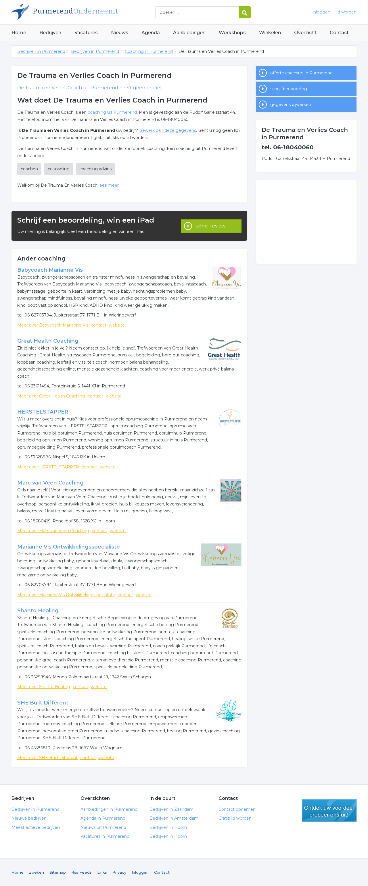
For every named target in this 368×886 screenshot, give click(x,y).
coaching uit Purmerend (112, 112)
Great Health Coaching (47, 341)
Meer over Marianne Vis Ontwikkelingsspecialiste (66, 594)
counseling (59, 168)
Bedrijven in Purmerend (83, 12)
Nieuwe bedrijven (29, 818)
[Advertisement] (306, 222)
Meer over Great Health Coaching (51, 396)
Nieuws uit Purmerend (103, 827)
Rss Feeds (81, 872)
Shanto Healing (38, 610)
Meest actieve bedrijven (36, 827)
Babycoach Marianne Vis (50, 270)
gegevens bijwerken (290, 104)
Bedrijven (50, 32)
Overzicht (305, 32)
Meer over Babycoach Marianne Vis (52, 325)
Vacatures (86, 32)
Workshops (232, 32)
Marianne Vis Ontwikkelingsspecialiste (68, 547)
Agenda (150, 32)
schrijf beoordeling (288, 88)
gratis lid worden (329, 810)
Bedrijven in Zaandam (171, 809)
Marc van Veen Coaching (50, 483)
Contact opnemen (237, 809)
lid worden (346, 12)
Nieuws (119, 32)
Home (19, 32)
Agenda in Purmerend (102, 818)
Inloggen (140, 872)
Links (102, 872)
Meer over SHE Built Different (47, 757)
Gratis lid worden (235, 818)
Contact (339, 32)
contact (98, 325)
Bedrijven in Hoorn (168, 827)
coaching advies (95, 168)
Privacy (119, 872)
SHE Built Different (42, 703)
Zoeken (36, 872)
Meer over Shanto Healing (43, 686)
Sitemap (57, 872)
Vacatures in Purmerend (104, 836)
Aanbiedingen (189, 32)
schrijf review (210, 226)
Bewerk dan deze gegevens (167, 130)
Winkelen (270, 32)
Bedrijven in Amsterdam (174, 818)
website (117, 325)
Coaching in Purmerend (149, 51)
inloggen (321, 12)
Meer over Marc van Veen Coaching (53, 530)
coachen (29, 168)
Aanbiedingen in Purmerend (108, 809)
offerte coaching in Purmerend (301, 73)
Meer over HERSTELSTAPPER (48, 467)
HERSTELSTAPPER (42, 412)
